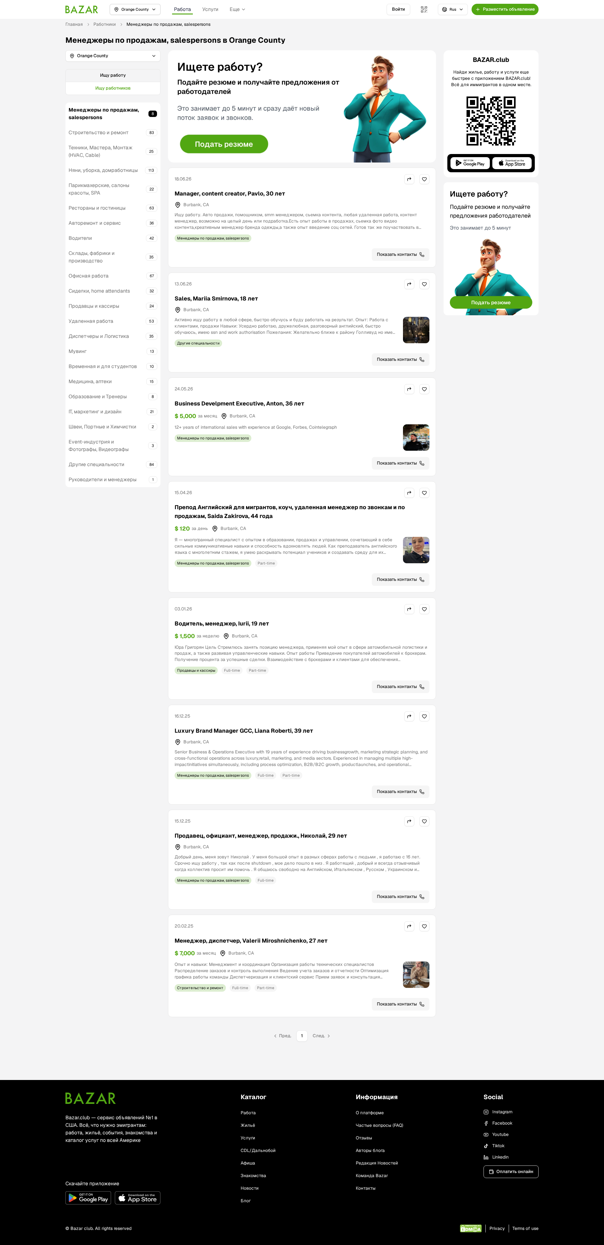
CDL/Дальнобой (258, 1150)
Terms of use (525, 1228)
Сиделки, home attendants (99, 291)
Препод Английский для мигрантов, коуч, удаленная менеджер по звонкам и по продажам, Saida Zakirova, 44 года (290, 512)
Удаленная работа (91, 321)
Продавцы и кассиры (94, 306)
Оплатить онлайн (514, 1171)
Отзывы (364, 1138)
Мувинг (78, 351)
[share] (409, 179)
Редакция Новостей (377, 1163)
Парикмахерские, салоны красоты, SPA (99, 189)
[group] (112, 82)
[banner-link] (302, 106)
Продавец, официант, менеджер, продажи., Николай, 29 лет (261, 835)
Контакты (366, 1188)
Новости (250, 1188)
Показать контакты (397, 254)
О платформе (370, 1113)
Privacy (497, 1228)
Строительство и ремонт (99, 132)
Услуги (210, 9)
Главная (74, 24)
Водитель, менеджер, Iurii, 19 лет (222, 623)
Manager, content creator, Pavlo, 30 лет (230, 193)
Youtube (500, 1134)
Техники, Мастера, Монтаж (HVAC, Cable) (101, 151)
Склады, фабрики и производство (92, 257)
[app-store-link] (137, 1197)
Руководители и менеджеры (103, 479)
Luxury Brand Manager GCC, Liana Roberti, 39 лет (244, 730)
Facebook (502, 1123)
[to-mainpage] (90, 1098)
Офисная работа (89, 276)
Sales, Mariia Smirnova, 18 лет (216, 298)
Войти (398, 9)
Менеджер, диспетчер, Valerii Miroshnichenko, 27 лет (251, 940)
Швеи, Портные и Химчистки (102, 426)
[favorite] (424, 179)
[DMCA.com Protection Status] (471, 1228)
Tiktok (498, 1146)
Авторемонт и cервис (95, 223)
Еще (235, 9)
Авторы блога (370, 1150)
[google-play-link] (88, 1197)
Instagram (502, 1112)
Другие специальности (96, 464)
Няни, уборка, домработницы (103, 170)
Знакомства (253, 1175)
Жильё (248, 1125)
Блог (246, 1201)
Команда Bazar (372, 1175)
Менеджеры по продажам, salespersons (104, 114)
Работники (104, 24)
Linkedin (500, 1157)
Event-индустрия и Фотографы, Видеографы (99, 445)
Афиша (248, 1163)
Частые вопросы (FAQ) (379, 1125)
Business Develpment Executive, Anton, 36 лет (239, 403)
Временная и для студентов (103, 366)
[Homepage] (81, 9)
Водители (80, 238)
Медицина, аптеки (90, 381)
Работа (182, 9)
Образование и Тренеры (98, 396)
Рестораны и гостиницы (97, 208)
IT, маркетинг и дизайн (95, 411)
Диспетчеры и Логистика (99, 336)
